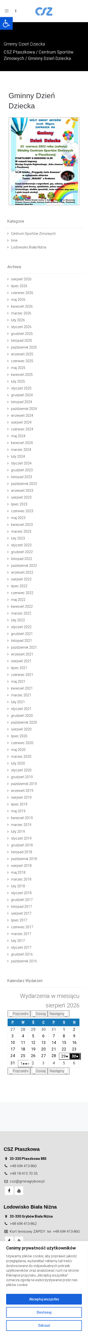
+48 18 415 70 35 (23, 1173)
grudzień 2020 (22, 716)
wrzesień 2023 (22, 490)
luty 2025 (18, 381)
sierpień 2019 (21, 797)
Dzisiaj (41, 1014)
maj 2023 (18, 518)
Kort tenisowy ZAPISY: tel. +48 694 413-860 (44, 1231)
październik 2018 (24, 859)
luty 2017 (18, 941)
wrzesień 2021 (22, 654)
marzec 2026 (21, 313)
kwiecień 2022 (22, 606)
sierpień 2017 (21, 913)
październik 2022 (24, 566)
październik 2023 (24, 484)
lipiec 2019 (19, 804)
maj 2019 (18, 811)
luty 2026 (18, 320)
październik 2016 (24, 961)
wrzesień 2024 (22, 415)
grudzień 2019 (22, 777)
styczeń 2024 (21, 463)
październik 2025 (24, 347)
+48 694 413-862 (23, 1223)
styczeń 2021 (21, 709)
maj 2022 (18, 600)
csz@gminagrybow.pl (27, 1181)
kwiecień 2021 (22, 688)
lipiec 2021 (19, 668)
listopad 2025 (21, 340)
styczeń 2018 (21, 893)
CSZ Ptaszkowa (19, 52)
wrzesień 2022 (22, 572)
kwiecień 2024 (22, 443)
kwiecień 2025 (22, 375)
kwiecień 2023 (22, 525)
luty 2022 (18, 620)
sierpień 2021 (21, 661)
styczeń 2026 (21, 327)
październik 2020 (24, 722)
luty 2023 (18, 538)
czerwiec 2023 (22, 511)
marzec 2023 (21, 531)
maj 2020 (18, 750)
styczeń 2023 (21, 545)
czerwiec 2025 (22, 361)
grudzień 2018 (22, 845)
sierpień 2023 (21, 497)
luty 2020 (18, 763)
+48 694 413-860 (23, 1166)
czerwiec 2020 (22, 743)
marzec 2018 (21, 879)
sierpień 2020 (21, 729)
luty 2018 (18, 886)
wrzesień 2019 (22, 791)
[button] (6, 23)
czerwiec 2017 (22, 927)
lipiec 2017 (19, 920)
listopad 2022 (21, 559)
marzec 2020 (21, 756)
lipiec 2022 (19, 586)
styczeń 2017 (21, 947)
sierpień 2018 (21, 866)
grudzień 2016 (22, 954)
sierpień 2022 (21, 579)
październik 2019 (24, 784)
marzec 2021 (21, 695)
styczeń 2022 (21, 627)
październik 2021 (24, 647)
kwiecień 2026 (22, 306)
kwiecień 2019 (22, 818)
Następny (57, 1014)
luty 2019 (18, 831)
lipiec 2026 (19, 286)
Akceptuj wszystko (44, 1299)
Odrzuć (44, 1325)
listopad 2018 (21, 852)
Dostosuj (44, 1312)
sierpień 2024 (21, 422)
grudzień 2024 (22, 395)
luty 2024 (18, 456)
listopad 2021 (21, 641)
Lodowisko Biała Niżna (28, 247)
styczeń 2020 (21, 770)
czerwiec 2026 (22, 293)
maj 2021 (18, 681)
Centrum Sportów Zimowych (33, 234)
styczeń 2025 (21, 388)
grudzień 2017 (22, 900)
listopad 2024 (21, 402)
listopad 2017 (21, 907)
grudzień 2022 (22, 552)
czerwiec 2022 (22, 593)
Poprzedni (20, 1014)
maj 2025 (18, 368)
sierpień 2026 (21, 279)
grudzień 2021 (22, 634)
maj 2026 (18, 300)
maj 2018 (18, 872)
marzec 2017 (21, 934)
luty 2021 (18, 702)
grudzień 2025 (22, 334)
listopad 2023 (21, 477)
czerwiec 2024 (22, 429)
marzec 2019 (21, 825)
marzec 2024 (21, 450)
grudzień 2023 (22, 470)
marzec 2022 (21, 613)
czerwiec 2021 (22, 675)
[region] (44, 1288)
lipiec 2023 (19, 504)
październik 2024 (24, 409)
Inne (14, 240)
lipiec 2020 (19, 736)
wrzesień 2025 (22, 354)
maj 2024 (18, 436)
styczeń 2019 (21, 838)
